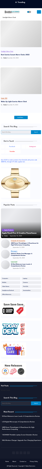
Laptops (25, 278)
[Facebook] (1, 61)
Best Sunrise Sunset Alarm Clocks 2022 (15, 55)
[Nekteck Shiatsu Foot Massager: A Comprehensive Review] (5, 254)
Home (7, 461)
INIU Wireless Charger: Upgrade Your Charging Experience (21, 440)
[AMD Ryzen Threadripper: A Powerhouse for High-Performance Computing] (5, 243)
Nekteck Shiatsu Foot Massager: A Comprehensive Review (21, 254)
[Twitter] (3, 61)
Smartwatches (26, 290)
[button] (29, 12)
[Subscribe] (39, 12)
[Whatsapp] (5, 61)
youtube (12, 151)
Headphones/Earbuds (8, 290)
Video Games (5, 286)
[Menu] (2, 12)
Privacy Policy (34, 461)
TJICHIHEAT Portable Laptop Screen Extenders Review (20, 435)
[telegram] (28, 452)
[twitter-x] (22, 6)
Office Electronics (6, 294)
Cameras (25, 282)
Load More (20, 117)
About (14, 461)
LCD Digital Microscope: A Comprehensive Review (18, 422)
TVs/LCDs (25, 286)
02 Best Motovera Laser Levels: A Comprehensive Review (21, 265)
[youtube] (21, 452)
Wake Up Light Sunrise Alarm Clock (14, 101)
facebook (12, 146)
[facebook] (19, 6)
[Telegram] (7, 61)
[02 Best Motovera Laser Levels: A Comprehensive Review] (5, 264)
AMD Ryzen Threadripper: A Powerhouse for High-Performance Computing (25, 244)
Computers (5, 278)
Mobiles (4, 282)
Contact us (23, 461)
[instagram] (24, 452)
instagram (32, 146)
